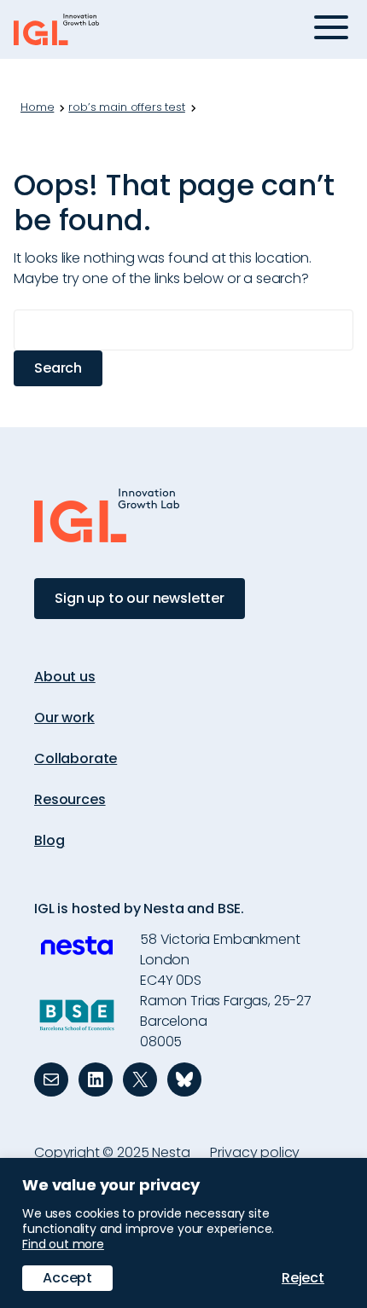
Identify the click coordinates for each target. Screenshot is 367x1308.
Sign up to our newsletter (139, 598)
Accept (67, 1278)
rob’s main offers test (126, 107)
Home (37, 107)
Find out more (63, 1244)
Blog (49, 840)
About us (65, 676)
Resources (70, 799)
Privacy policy (255, 1152)
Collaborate (75, 758)
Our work (64, 717)
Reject (303, 1278)
